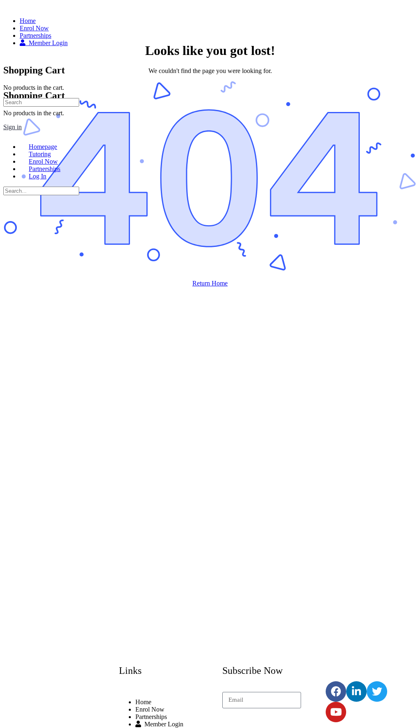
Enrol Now (149, 709)
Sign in (12, 126)
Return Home (210, 283)
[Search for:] (41, 101)
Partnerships (151, 716)
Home (143, 701)
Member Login (162, 724)
